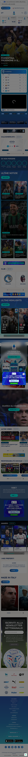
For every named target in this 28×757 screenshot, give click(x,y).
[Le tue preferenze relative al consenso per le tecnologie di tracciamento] (25, 754)
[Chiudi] (24, 374)
